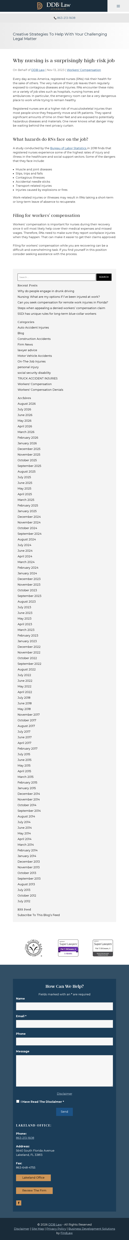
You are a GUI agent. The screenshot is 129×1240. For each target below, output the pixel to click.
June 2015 (24, 760)
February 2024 (28, 567)
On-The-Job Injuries (32, 361)
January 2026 (27, 443)
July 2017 (24, 731)
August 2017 (26, 726)
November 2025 (29, 454)
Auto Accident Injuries (33, 327)
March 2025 (26, 500)
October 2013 (27, 873)
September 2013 (29, 878)
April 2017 (24, 743)
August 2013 (26, 884)
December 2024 (29, 517)
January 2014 (27, 856)
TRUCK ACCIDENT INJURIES (38, 378)
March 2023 (26, 630)
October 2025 (27, 460)
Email (21, 1016)
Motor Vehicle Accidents (35, 356)
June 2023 (25, 613)
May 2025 (24, 488)
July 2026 (24, 409)
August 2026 (27, 403)
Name (20, 998)
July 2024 (24, 545)
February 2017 (27, 748)
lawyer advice (27, 350)
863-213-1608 (66, 18)
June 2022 (25, 681)
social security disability (34, 373)
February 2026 (28, 437)
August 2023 (27, 601)
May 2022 (24, 686)
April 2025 (25, 494)
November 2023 (29, 584)
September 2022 (29, 664)
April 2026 (25, 426)
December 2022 (29, 647)
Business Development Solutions (91, 1229)
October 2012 (27, 895)
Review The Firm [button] (34, 1190)
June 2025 (25, 483)
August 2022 (27, 669)
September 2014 (29, 811)
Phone (21, 1034)
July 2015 (24, 754)
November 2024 (29, 522)
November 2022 (29, 652)
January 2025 (27, 511)
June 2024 (25, 550)
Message (22, 1051)
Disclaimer (64, 1094)
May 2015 (24, 765)
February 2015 (27, 782)
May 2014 (24, 833)
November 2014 (29, 799)
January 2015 (27, 788)
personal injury (28, 367)
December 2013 (29, 861)
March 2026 (26, 432)
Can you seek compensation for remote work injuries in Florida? (63, 302)
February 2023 (28, 635)
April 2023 (25, 624)
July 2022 (24, 675)
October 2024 (27, 528)
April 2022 (25, 692)
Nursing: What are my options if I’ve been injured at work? (59, 297)
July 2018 (24, 697)
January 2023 (27, 641)
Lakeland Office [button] (33, 1177)
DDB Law (38, 70)
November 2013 (29, 867)
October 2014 (27, 805)
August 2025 (27, 471)
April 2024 (25, 556)
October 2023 (27, 590)
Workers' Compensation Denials (40, 390)
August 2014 (26, 816)
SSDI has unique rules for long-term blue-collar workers (57, 313)
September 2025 (29, 466)
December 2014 (29, 794)
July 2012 (24, 901)
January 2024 (27, 573)
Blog (21, 333)
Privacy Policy (56, 1229)
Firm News (25, 344)
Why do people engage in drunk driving (46, 291)
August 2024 (27, 539)
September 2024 (30, 534)
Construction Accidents (34, 339)
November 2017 (29, 714)
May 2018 (24, 709)
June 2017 (25, 737)
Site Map (38, 1229)
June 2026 (25, 415)
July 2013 (24, 890)
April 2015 (24, 771)
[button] (118, 5)
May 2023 (24, 618)
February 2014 (28, 850)
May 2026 (24, 420)
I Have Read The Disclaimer (42, 1102)
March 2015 (26, 777)
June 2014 (25, 827)
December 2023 (29, 579)
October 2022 (27, 658)
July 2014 (24, 822)
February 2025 (28, 505)
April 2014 (24, 839)
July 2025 (24, 477)
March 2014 (26, 844)
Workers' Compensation (84, 70)
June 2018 (25, 703)
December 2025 (29, 449)
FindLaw (67, 1233)
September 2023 (29, 596)
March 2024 (26, 562)
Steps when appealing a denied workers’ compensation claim (61, 308)
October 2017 (27, 720)
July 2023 (24, 607)
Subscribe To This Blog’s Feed (39, 915)
